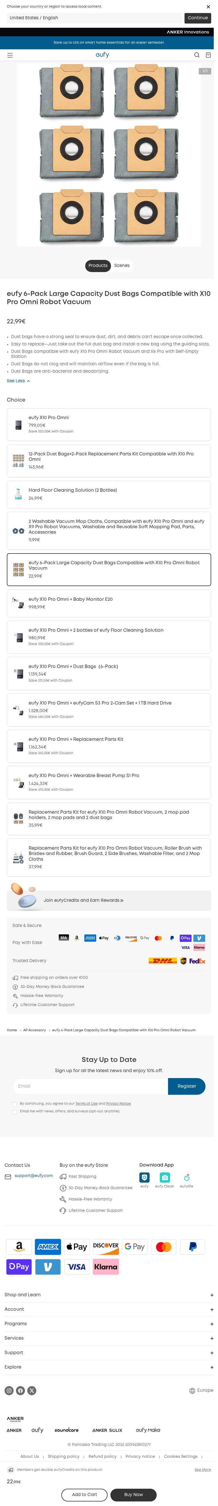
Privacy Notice (118, 1103)
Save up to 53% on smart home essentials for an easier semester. (109, 42)
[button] (208, 7)
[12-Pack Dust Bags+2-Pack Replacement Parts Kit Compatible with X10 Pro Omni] (109, 461)
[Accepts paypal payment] (193, 1247)
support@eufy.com (34, 1176)
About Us (29, 1456)
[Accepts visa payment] (77, 1267)
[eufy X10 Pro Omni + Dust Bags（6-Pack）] (109, 673)
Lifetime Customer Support (96, 1210)
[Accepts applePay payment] (77, 1247)
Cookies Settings (181, 1456)
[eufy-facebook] (20, 1390)
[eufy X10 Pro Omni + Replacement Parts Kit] (109, 746)
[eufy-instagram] (9, 1390)
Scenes (122, 266)
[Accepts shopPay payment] (19, 1267)
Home (12, 1030)
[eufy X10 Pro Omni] (109, 424)
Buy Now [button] (133, 1495)
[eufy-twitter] (31, 1390)
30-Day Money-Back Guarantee (101, 1188)
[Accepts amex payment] (48, 1247)
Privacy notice (140, 1456)
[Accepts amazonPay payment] (19, 1247)
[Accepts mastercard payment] (164, 1247)
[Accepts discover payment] (106, 1247)
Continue (198, 18)
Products (98, 266)
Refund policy (103, 1456)
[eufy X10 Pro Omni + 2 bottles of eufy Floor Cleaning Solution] (109, 637)
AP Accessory (34, 1030)
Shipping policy (63, 1456)
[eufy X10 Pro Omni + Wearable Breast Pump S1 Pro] (109, 782)
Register (187, 1086)
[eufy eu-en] (102, 55)
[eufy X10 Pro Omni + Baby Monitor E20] (109, 603)
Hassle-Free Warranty (90, 1199)
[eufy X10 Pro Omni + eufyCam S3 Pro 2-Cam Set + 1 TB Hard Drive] (109, 710)
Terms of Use (87, 1103)
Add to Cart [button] (84, 1495)
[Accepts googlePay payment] (135, 1247)
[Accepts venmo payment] (48, 1267)
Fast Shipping (82, 1176)
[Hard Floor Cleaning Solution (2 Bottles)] (109, 494)
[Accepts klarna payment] (106, 1267)
